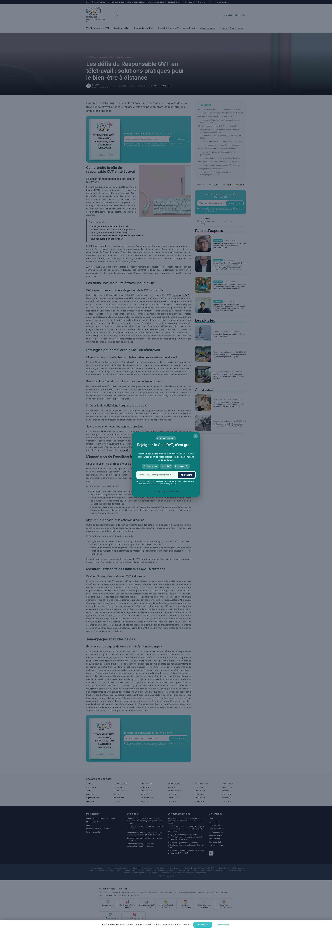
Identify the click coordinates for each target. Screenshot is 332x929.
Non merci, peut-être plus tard (166, 491)
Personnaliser (223, 924)
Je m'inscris (186, 475)
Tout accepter (202, 924)
